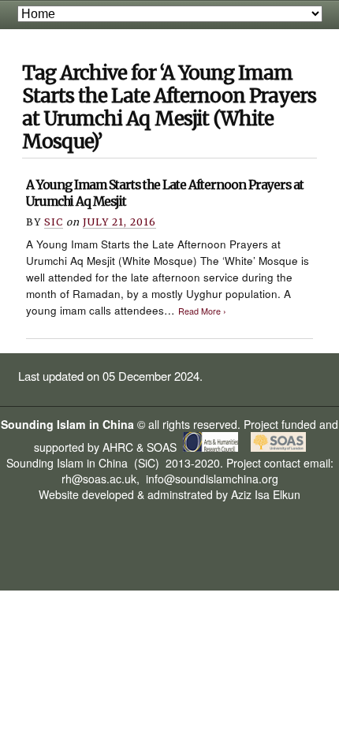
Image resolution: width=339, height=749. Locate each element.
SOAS (162, 447)
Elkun (286, 494)
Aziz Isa (250, 494)
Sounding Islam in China (67, 424)
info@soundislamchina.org (210, 478)
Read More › (202, 311)
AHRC (117, 447)
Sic (53, 222)
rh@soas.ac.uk (98, 478)
